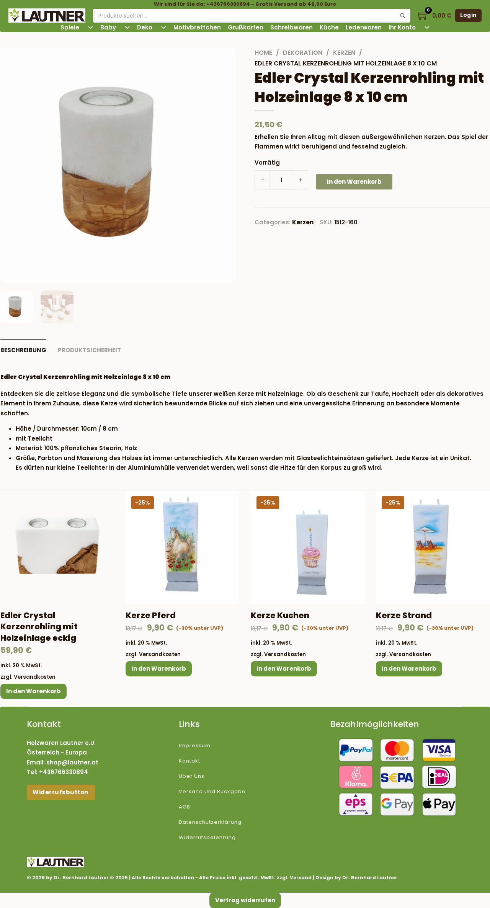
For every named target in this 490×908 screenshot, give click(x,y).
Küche (329, 27)
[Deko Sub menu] (163, 27)
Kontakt (189, 760)
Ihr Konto (402, 27)
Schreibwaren (291, 27)
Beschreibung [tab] (23, 350)
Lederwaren (364, 27)
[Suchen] (402, 15)
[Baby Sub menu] (127, 27)
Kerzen (344, 52)
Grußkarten (245, 27)
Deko (144, 27)
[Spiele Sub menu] (90, 27)
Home (263, 52)
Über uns (191, 776)
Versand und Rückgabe (212, 791)
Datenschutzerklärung (210, 822)
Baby (108, 27)
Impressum (195, 745)
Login (468, 15)
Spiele (69, 27)
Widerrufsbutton (61, 792)
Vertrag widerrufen (245, 900)
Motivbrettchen (197, 27)
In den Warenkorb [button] (33, 691)
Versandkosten (35, 677)
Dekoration (302, 52)
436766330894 (65, 772)
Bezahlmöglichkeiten (374, 724)
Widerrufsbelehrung (207, 837)
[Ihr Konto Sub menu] (427, 27)
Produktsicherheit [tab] (89, 350)
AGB (184, 806)
